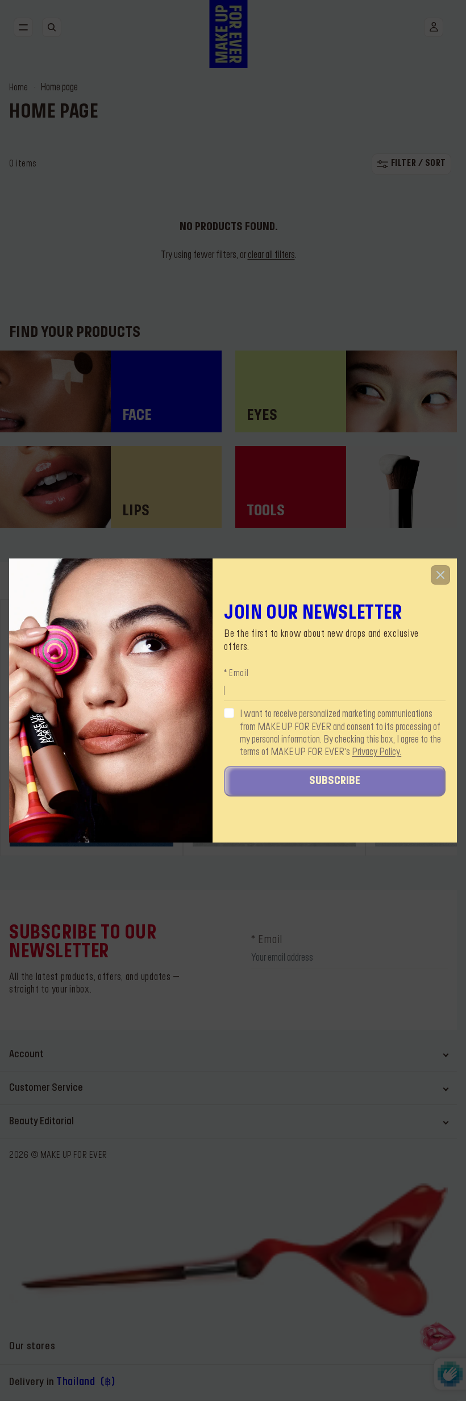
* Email (236, 674)
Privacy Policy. (376, 752)
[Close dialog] (440, 575)
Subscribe (334, 781)
